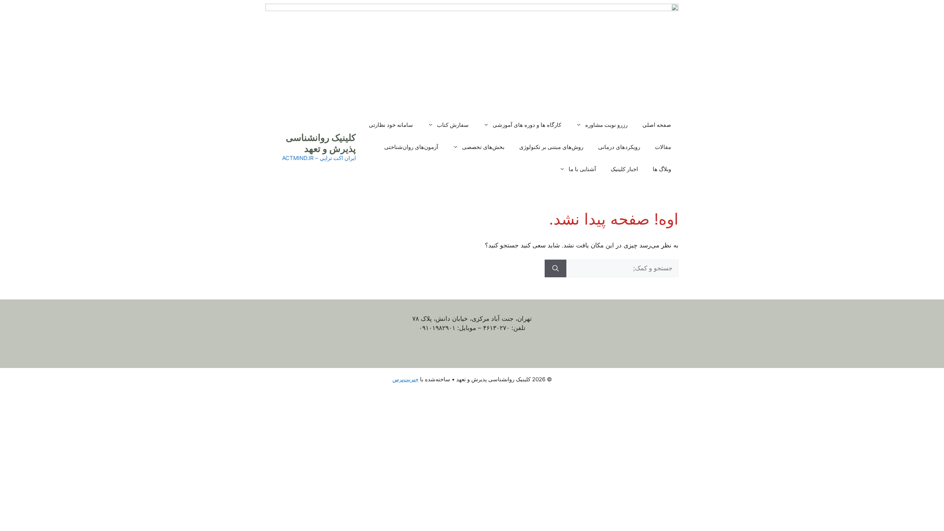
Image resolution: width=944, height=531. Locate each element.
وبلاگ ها (662, 169)
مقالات (663, 146)
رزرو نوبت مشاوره (606, 124)
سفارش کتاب (453, 124)
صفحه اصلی (656, 124)
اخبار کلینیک (624, 169)
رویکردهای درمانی (619, 146)
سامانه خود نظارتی (391, 124)
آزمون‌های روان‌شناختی (411, 146)
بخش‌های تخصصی (483, 146)
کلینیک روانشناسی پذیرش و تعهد (321, 143)
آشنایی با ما (582, 169)
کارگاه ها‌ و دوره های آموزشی (527, 124)
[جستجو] (555, 268)
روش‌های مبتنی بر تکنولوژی (551, 146)
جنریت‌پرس (405, 379)
